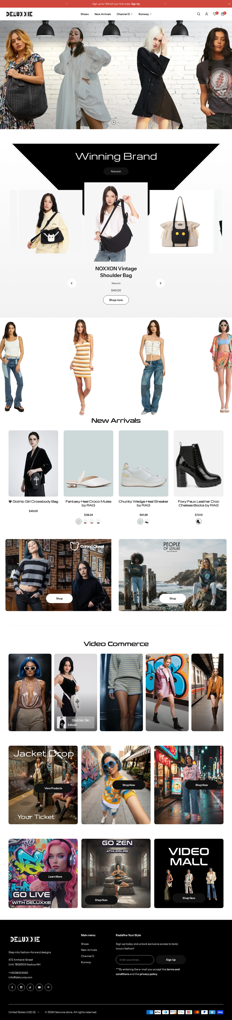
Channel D (87, 956)
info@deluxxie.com (20, 977)
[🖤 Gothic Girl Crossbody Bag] (33, 463)
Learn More (55, 876)
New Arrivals (89, 950)
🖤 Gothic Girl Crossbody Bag (33, 501)
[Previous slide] (72, 283)
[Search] (199, 14)
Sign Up (170, 959)
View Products (53, 788)
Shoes (85, 944)
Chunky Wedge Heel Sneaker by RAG (143, 503)
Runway (86, 962)
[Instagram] (21, 987)
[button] (67, 4)
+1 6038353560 (18, 972)
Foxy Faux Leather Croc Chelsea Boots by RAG (198, 503)
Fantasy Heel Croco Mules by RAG (88, 503)
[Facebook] (12, 987)
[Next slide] (160, 283)
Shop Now (116, 107)
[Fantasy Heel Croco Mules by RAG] (88, 463)
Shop (59, 598)
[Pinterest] (48, 987)
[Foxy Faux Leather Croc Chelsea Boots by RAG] (198, 463)
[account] (207, 14)
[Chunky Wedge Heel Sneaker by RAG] (143, 463)
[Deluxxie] (19, 14)
